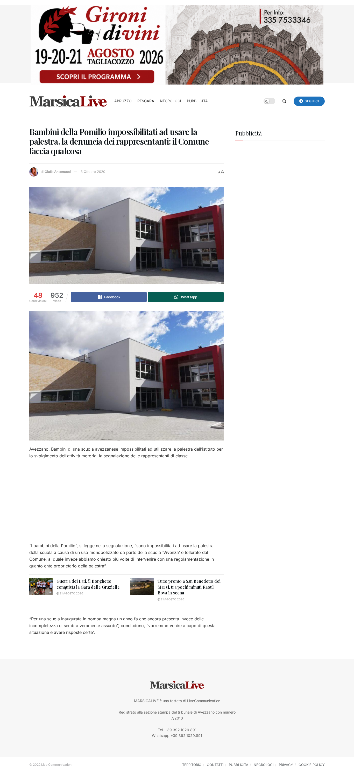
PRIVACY (286, 765)
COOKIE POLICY (312, 765)
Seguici (311, 101)
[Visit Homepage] (68, 101)
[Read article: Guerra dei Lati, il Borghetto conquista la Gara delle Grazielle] (41, 586)
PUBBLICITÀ (197, 101)
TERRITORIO (191, 765)
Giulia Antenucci (58, 171)
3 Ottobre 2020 (93, 171)
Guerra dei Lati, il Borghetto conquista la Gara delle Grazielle (88, 583)
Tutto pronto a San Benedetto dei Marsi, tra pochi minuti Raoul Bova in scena (189, 586)
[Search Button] (284, 101)
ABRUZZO (123, 101)
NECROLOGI (170, 101)
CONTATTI (215, 765)
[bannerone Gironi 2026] (177, 44)
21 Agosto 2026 (71, 593)
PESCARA (145, 101)
